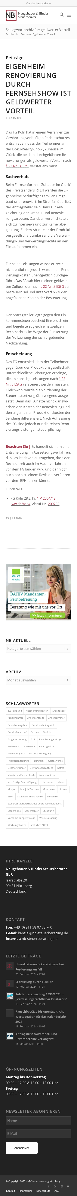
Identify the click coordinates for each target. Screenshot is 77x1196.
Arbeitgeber (58, 710)
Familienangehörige (50, 739)
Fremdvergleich (16, 753)
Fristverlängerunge (18, 760)
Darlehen (48, 732)
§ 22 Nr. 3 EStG (17, 166)
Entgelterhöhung (17, 739)
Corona (35, 732)
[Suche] (59, 15)
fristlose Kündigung (40, 753)
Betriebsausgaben (18, 725)
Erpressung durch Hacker (34, 982)
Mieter (61, 782)
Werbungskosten (17, 825)
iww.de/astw (20, 504)
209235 (53, 504)
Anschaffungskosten (37, 710)
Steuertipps (14, 810)
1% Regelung (15, 710)
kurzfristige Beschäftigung (22, 782)
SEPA (10, 796)
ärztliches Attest (39, 825)
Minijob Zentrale (29, 789)
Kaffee (60, 767)
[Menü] (69, 15)
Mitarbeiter (49, 789)
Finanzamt (29, 746)
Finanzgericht (46, 746)
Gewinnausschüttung (41, 767)
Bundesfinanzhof (17, 732)
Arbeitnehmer (15, 717)
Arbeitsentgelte (35, 717)
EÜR (33, 739)
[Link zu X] (55, 1186)
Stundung (48, 810)
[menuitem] (59, 15)
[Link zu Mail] (68, 1186)
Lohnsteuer (47, 782)
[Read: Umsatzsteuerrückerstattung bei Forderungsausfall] (9, 966)
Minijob (12, 789)
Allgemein (13, 118)
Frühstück (38, 760)
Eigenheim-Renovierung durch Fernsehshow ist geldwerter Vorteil (38, 88)
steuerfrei (52, 796)
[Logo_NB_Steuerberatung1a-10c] (32, 15)
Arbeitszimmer (56, 717)
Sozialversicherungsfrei (30, 796)
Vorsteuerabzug (48, 817)
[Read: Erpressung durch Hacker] (9, 983)
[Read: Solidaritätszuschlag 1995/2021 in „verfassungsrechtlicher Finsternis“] (9, 996)
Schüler (63, 789)
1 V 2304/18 (46, 498)
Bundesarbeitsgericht (43, 725)
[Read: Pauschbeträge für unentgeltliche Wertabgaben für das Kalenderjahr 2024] (9, 1013)
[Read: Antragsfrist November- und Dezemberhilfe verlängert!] (9, 1036)
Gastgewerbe (55, 760)
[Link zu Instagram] (61, 1186)
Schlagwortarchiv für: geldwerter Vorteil (38, 29)
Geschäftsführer (17, 767)
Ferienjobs (13, 746)
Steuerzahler (32, 810)
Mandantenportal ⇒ (38, 3)
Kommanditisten (48, 775)
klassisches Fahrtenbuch (21, 775)
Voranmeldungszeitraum (21, 817)
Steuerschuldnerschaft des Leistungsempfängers (35, 803)
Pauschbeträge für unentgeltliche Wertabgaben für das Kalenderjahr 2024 (40, 1016)
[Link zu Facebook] (49, 1186)
